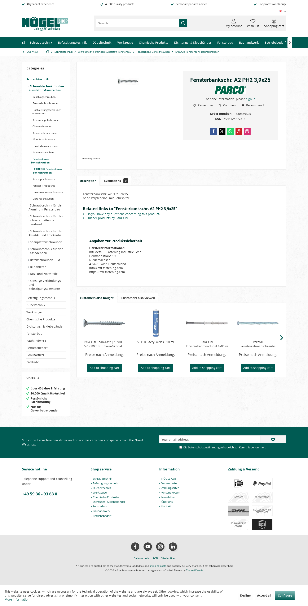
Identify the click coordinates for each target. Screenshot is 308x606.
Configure (285, 595)
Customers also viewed (138, 298)
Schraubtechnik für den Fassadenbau (45, 251)
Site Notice (168, 558)
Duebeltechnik (102, 488)
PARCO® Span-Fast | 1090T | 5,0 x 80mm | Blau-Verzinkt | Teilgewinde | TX (104, 344)
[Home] (23, 42)
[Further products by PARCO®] (230, 90)
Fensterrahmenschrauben (47, 192)
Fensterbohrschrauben (45, 103)
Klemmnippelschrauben (46, 120)
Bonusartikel (35, 355)
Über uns (167, 502)
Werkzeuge (34, 312)
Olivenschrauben (42, 126)
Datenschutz (141, 558)
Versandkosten (170, 492)
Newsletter (168, 497)
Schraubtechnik (37, 79)
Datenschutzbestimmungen (205, 447)
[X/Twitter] (222, 131)
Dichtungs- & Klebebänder (45, 326)
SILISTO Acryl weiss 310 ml (155, 342)
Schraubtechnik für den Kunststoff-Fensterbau (46, 88)
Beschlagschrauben (44, 97)
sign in (250, 99)
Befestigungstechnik (40, 298)
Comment (229, 105)
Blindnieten (37, 267)
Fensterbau (34, 334)
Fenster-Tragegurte (43, 185)
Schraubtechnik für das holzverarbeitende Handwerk (45, 220)
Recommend (254, 105)
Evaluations (115, 181)
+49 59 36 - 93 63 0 (39, 494)
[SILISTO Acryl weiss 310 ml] (155, 323)
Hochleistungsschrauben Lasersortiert (46, 111)
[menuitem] (274, 23)
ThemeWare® (194, 570)
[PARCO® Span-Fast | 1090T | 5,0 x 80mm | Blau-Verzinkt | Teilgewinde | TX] (104, 323)
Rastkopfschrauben (43, 179)
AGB (155, 558)
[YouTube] (148, 546)
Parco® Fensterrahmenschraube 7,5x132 (258, 344)
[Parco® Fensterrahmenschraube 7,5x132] (258, 323)
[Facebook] (213, 131)
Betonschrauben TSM (44, 260)
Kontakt (166, 506)
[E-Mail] (239, 131)
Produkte (32, 362)
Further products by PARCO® (107, 218)
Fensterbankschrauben (45, 146)
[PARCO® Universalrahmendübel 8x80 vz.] (206, 323)
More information (17, 599)
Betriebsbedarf (37, 348)
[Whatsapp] (230, 131)
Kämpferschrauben (43, 139)
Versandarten (169, 483)
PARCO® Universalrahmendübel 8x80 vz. (207, 344)
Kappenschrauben (43, 152)
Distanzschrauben (43, 198)
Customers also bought (97, 298)
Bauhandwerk (36, 341)
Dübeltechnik (35, 305)
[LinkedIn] (173, 546)
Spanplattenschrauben (45, 242)
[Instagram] (247, 131)
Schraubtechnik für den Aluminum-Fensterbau (45, 207)
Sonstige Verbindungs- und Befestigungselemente (45, 285)
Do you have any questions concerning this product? (123, 214)
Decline (245, 595)
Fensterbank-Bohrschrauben (40, 160)
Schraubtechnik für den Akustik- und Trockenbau (45, 233)
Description (88, 181)
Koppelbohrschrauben (45, 133)
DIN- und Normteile (43, 274)
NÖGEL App (168, 479)
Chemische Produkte (40, 319)
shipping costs (158, 566)
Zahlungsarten (170, 488)
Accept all (264, 595)
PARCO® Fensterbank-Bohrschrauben (47, 170)
